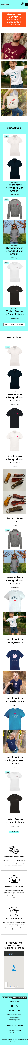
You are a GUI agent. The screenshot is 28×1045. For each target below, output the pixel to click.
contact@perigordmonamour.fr (14, 1032)
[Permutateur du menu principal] (26, 4)
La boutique (14, 832)
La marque (14, 1028)
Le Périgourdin (22, 1041)
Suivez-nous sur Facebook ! (14, 1030)
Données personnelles (14, 1019)
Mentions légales (14, 1021)
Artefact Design (8, 1041)
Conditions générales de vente (14, 1014)
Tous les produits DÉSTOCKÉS (14, 324)
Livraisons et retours (14, 1016)
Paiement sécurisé (14, 1017)
